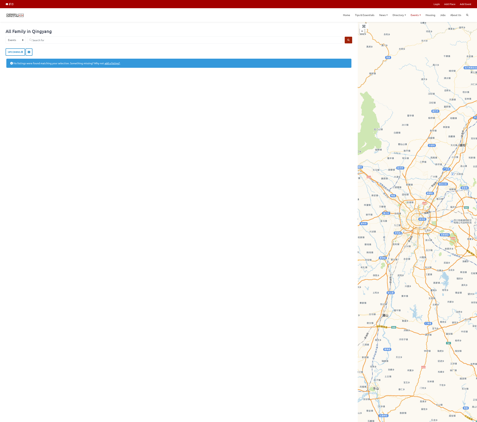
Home (346, 15)
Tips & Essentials (364, 15)
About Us (455, 15)
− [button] (362, 31)
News (382, 15)
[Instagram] (12, 4)
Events (415, 15)
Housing (430, 15)
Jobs (443, 15)
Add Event (465, 4)
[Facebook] (10, 4)
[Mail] (7, 4)
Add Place (449, 4)
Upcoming (14, 52)
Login (437, 4)
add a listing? (112, 63)
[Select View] (29, 52)
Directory (398, 15)
